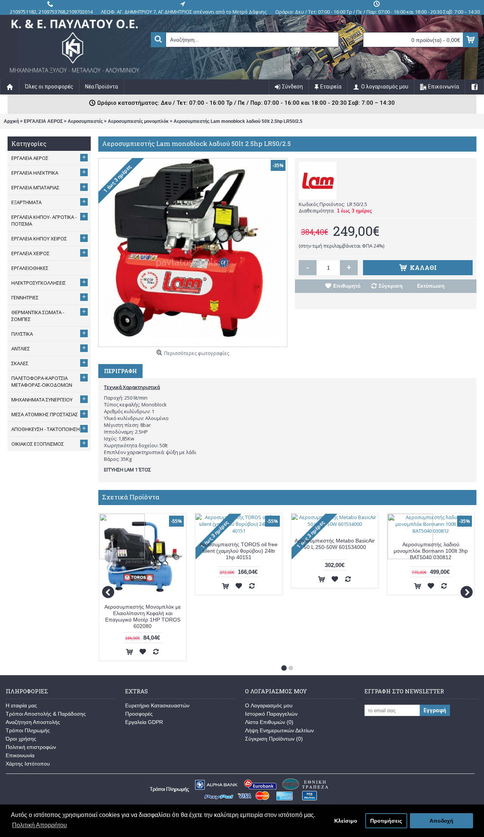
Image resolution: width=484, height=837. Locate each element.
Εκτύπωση (431, 286)
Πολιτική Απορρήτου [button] (39, 825)
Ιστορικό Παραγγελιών (271, 714)
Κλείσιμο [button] (345, 821)
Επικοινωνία (20, 755)
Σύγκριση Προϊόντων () (274, 739)
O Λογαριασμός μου (269, 705)
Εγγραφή (435, 710)
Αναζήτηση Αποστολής (33, 722)
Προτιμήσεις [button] (386, 821)
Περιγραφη (120, 371)
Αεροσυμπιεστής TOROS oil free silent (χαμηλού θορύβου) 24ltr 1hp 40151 (239, 550)
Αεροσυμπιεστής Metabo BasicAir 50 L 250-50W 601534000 (335, 544)
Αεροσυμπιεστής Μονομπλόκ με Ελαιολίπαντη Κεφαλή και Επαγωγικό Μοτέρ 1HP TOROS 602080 (142, 616)
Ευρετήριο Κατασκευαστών (157, 705)
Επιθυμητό (347, 286)
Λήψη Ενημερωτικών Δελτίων (279, 730)
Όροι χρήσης (21, 739)
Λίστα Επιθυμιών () (269, 722)
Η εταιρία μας (21, 705)
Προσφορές (139, 714)
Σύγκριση (391, 286)
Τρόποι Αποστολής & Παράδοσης (46, 714)
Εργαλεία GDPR (144, 722)
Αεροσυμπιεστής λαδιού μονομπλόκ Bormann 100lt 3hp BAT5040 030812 (431, 550)
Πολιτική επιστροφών (31, 747)
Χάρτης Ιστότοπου (28, 764)
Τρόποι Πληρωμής (28, 730)
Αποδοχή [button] (441, 821)
